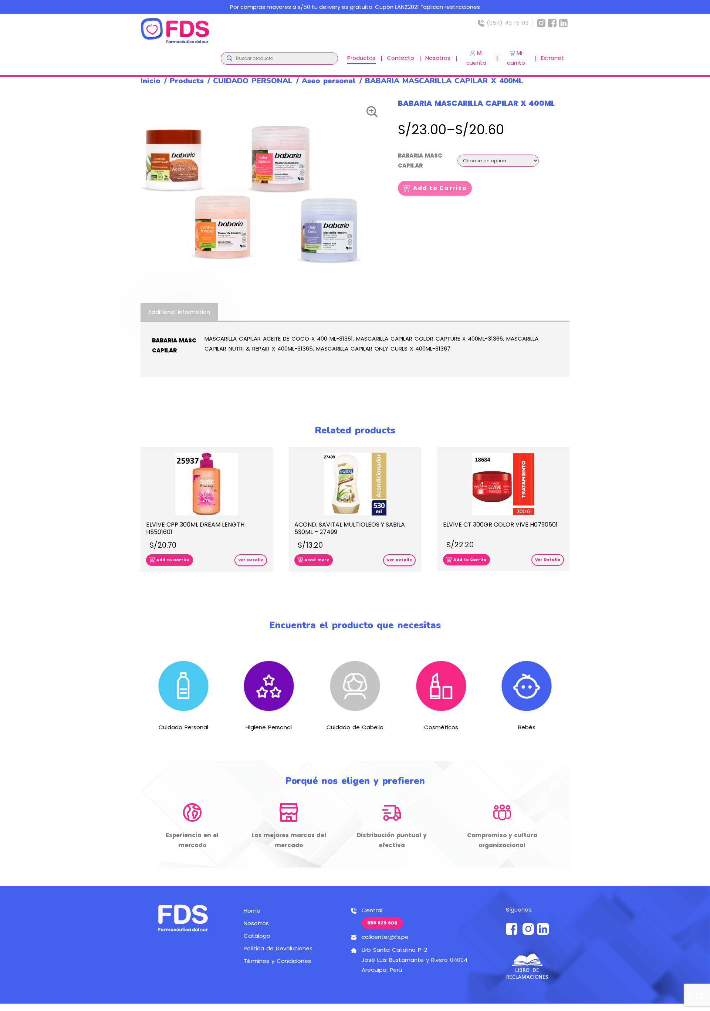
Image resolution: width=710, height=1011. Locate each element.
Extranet (552, 58)
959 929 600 (382, 923)
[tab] (179, 312)
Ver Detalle (250, 560)
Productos (361, 58)
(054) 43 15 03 (506, 23)
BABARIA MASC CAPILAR (420, 160)
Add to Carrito (440, 188)
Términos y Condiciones (277, 961)
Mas (183, 699)
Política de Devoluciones (278, 948)
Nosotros (437, 58)
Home (252, 910)
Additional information (179, 312)
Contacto (400, 58)
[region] (355, 7)
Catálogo (257, 936)
